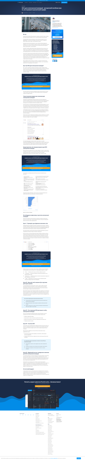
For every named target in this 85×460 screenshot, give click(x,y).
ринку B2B (45, 54)
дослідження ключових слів (45, 227)
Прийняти (78, 458)
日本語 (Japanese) (50, 430)
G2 (33, 414)
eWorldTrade (25, 40)
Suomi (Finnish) (49, 443)
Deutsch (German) (50, 426)
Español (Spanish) (50, 427)
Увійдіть (33, 169)
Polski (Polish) (49, 432)
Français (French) (50, 428)
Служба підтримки (50, 422)
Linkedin (30, 414)
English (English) (50, 425)
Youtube (23, 414)
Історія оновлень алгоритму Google (40, 434)
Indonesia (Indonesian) (50, 445)
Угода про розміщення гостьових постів (40, 433)
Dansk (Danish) (49, 440)
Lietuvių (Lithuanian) (50, 446)
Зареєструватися (64, 2)
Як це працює (30, 2)
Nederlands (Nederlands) (51, 431)
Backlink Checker (38, 418)
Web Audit (37, 417)
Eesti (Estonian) (49, 442)
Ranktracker (20, 2)
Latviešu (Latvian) (50, 447)
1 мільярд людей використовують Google (38, 110)
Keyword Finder (37, 415)
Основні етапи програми (51, 421)
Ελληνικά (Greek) (50, 441)
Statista (31, 212)
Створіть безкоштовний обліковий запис (36, 86)
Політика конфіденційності (51, 415)
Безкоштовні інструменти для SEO (40, 432)
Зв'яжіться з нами (58, 414)
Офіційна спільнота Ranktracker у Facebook (25, 414)
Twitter (28, 414)
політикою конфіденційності (54, 458)
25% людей (29, 142)
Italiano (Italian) (50, 429)
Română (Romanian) (50, 448)
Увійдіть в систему (58, 2)
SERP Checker (37, 416)
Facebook (57, 27)
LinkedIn (54, 27)
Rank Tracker (37, 414)
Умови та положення (50, 414)
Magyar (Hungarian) (50, 444)
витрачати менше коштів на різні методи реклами (38, 104)
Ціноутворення (35, 2)
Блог (38, 2)
